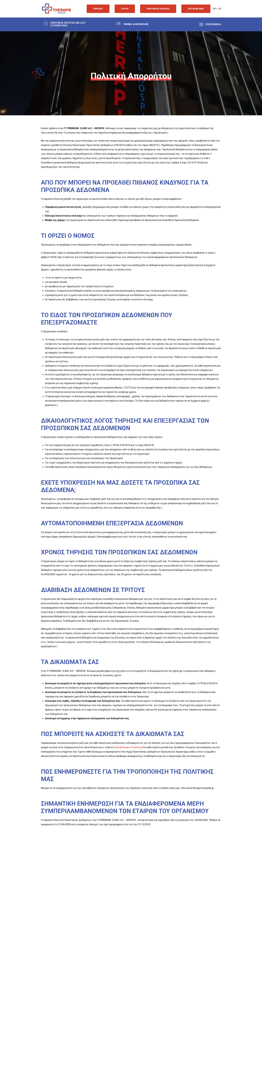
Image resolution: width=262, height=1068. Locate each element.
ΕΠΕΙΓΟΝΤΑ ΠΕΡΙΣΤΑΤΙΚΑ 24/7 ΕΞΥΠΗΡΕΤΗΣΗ (68, 24)
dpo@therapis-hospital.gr (128, 747)
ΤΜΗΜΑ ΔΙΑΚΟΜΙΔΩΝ (135, 24)
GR (219, 9)
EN (214, 9)
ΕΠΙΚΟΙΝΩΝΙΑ (213, 24)
